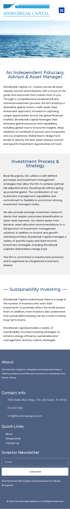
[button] (61, 10)
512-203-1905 (15, 408)
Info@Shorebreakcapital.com (25, 416)
